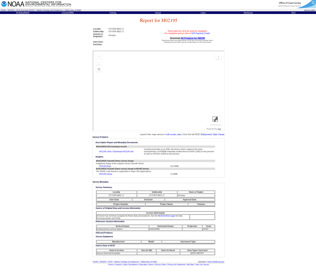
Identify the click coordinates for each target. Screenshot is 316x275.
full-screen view (173, 134)
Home (110, 264)
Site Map (190, 264)
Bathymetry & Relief (73, 10)
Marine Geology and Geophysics (50, 10)
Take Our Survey (202, 264)
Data (125, 264)
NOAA (3, 10)
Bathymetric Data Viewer (212, 134)
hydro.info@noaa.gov (215, 262)
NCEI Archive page (166, 216)
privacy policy (309, 10)
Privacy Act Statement (176, 264)
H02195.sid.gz (105, 174)
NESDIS (11, 10)
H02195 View (105, 151)
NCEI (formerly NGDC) (25, 10)
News (151, 264)
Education (143, 264)
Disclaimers (133, 264)
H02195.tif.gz (105, 166)
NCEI (110, 262)
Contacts (118, 264)
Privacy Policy (160, 264)
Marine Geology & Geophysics (127, 262)
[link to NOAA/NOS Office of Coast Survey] (297, 7)
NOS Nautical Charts (200, 33)
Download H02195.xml (123, 151)
